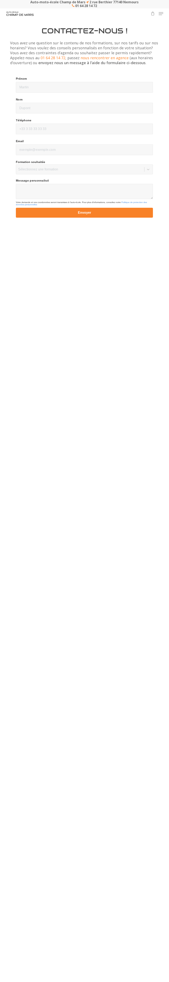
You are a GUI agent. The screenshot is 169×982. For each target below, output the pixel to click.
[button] (161, 14)
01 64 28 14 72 (53, 57)
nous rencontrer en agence (105, 57)
